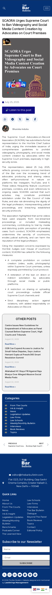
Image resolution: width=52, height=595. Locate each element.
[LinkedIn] (27, 119)
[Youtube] (20, 575)
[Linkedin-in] (14, 575)
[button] (4, 8)
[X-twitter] (4, 575)
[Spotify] (35, 575)
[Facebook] (35, 119)
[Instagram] (9, 575)
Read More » (10, 344)
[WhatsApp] (5, 119)
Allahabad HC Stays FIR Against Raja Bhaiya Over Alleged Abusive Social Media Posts (23, 374)
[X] (20, 119)
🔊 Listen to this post (18, 110)
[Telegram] (12, 119)
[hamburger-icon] (47, 8)
